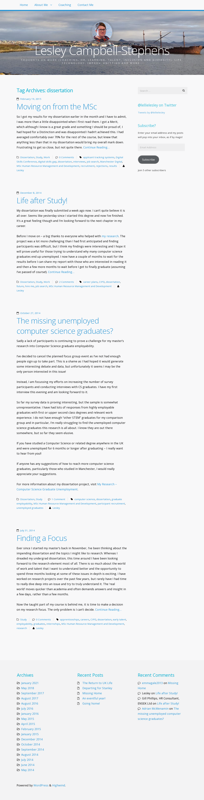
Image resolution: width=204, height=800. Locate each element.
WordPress (40, 785)
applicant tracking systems (98, 157)
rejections (102, 165)
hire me (29, 286)
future (20, 286)
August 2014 (29, 754)
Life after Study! (42, 200)
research (22, 628)
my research (110, 236)
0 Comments (66, 157)
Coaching (64, 5)
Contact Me (85, 5)
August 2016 (29, 703)
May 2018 (27, 688)
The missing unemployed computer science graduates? (65, 325)
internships (53, 623)
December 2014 (32, 739)
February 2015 (31, 729)
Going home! (91, 703)
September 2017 (32, 693)
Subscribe (148, 159)
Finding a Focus (42, 538)
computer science (84, 499)
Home (24, 5)
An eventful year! (93, 698)
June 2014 (27, 765)
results (113, 165)
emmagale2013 (152, 683)
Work (47, 157)
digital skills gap (47, 161)
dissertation (65, 161)
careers (84, 619)
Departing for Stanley (97, 688)
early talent (119, 619)
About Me (41, 5)
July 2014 (27, 760)
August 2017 (29, 698)
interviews (79, 161)
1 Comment (58, 499)
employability (24, 623)
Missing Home (92, 693)
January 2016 (30, 714)
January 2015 (30, 734)
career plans (90, 281)
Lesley (20, 170)
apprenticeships (69, 619)
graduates (39, 623)
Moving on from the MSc (57, 106)
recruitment (88, 165)
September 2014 (32, 749)
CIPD (102, 281)
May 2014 (27, 770)
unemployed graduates (30, 507)
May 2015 (27, 719)
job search (93, 161)
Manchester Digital (111, 161)
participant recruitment (111, 503)
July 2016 (27, 708)
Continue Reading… (96, 147)
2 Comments (66, 281)
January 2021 (30, 683)
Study (39, 157)
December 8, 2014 (30, 192)
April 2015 (28, 724)
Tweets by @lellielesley (151, 112)
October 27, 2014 (30, 313)
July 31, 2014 (27, 530)
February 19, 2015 (30, 98)
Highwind (58, 785)
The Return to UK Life (97, 683)
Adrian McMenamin (155, 708)
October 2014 (30, 744)
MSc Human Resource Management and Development (48, 165)
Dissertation (27, 157)
